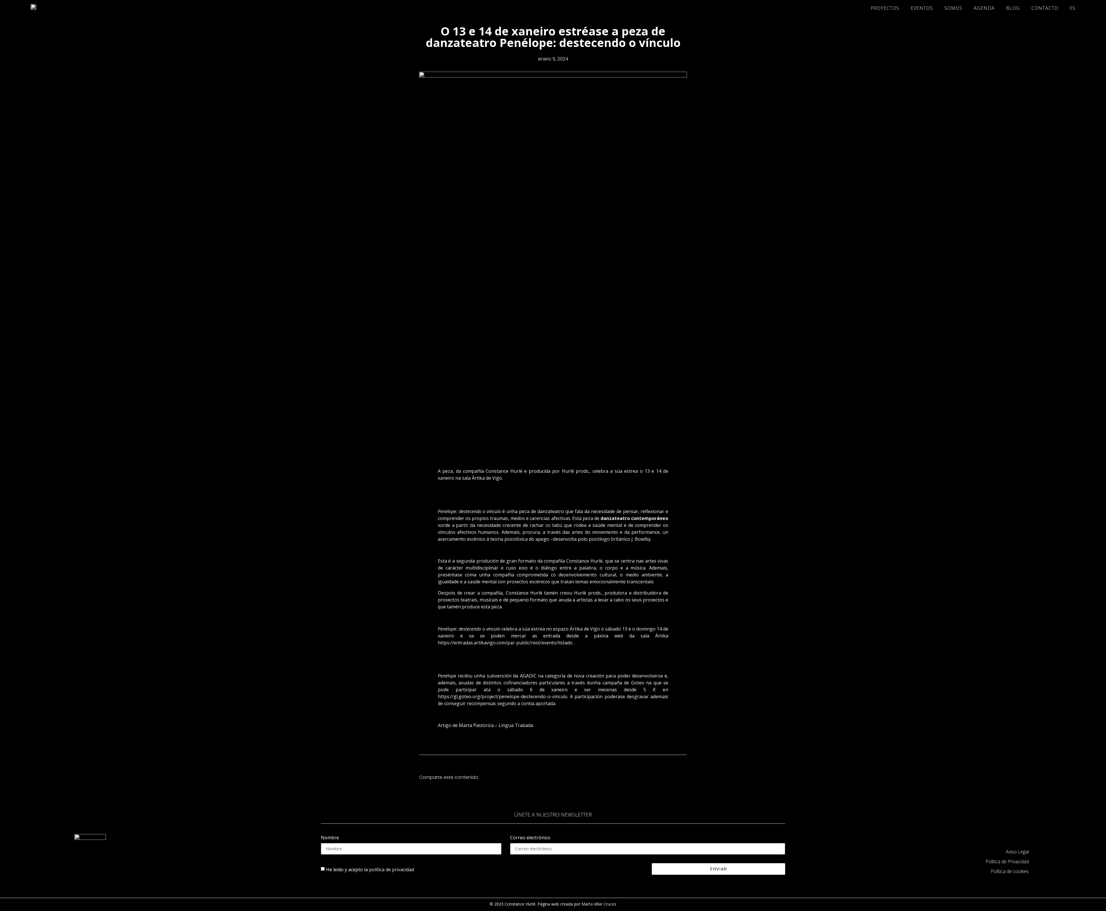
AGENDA (984, 8)
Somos (953, 8)
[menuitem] (1072, 8)
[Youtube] (93, 872)
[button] (491, 777)
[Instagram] (106, 872)
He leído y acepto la (370, 869)
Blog (1013, 8)
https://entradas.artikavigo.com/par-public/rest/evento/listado (505, 642)
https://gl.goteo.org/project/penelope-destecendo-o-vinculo (502, 696)
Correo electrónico (530, 838)
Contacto (1044, 8)
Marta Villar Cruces (599, 904)
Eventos (922, 8)
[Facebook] (80, 872)
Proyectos (885, 8)
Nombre (330, 838)
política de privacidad (391, 869)
